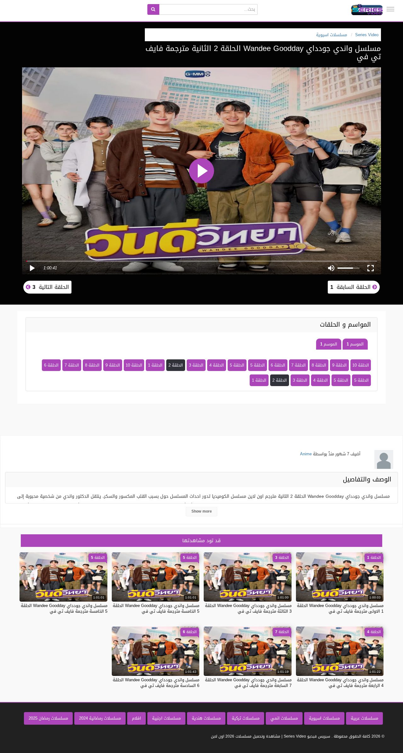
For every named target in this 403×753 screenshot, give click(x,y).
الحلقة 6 (278, 365)
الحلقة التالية (50, 287)
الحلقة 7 (298, 365)
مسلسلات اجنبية (166, 718)
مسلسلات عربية (364, 718)
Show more (201, 511)
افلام (136, 718)
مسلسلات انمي (284, 718)
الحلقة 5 (257, 365)
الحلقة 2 (175, 365)
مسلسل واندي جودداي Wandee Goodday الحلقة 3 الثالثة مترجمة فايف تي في (248, 608)
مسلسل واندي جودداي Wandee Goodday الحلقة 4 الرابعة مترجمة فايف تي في (340, 682)
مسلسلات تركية (245, 718)
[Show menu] (390, 9)
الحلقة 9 (339, 365)
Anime (306, 454)
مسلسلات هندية (206, 718)
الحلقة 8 (319, 365)
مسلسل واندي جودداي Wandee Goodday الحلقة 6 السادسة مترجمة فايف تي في (156, 682)
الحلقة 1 (155, 365)
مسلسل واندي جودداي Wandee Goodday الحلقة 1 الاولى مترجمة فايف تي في (340, 608)
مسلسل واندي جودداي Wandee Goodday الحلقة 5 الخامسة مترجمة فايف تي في (156, 608)
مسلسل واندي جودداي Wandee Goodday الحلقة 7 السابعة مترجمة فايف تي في (248, 682)
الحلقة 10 (360, 365)
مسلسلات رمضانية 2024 (100, 718)
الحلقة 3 (196, 365)
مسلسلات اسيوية (324, 718)
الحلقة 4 (216, 365)
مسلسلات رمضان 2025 (48, 718)
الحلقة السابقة (351, 287)
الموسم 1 (355, 344)
